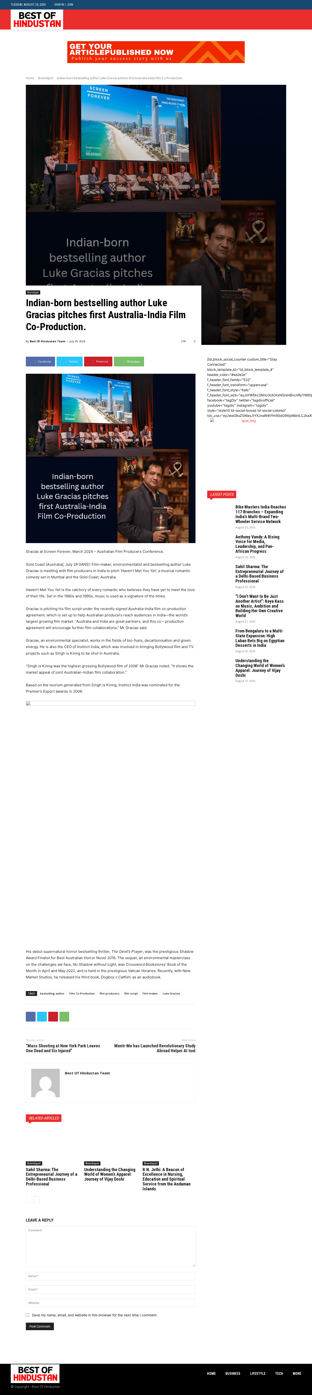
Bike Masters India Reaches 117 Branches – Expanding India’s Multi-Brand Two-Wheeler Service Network (260, 514)
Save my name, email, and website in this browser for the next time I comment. (94, 1315)
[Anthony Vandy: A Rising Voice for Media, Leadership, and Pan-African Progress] (219, 543)
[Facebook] (283, 19)
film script (131, 993)
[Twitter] (298, 19)
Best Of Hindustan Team (47, 341)
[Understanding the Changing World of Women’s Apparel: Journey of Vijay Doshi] (110, 1146)
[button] (297, 5)
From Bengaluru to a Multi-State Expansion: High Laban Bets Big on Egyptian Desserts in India (259, 638)
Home (30, 78)
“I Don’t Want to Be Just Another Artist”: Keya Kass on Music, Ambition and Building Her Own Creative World (259, 606)
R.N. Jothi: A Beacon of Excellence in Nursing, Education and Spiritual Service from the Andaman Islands (167, 1179)
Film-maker (150, 993)
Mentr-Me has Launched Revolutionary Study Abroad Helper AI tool (154, 1048)
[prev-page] (29, 1199)
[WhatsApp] (64, 1017)
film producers (109, 993)
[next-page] (37, 1199)
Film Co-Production (82, 993)
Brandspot (45, 78)
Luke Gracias (171, 993)
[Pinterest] (53, 1017)
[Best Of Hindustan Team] (45, 1083)
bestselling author (52, 993)
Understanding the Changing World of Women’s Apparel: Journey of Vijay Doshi (109, 1174)
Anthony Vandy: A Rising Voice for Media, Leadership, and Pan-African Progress (257, 544)
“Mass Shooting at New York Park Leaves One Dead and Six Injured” (63, 1048)
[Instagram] (291, 19)
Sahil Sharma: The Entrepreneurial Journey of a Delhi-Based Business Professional (51, 1176)
